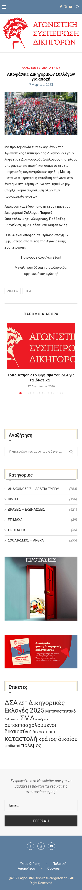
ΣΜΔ (27, 718)
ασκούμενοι (42, 719)
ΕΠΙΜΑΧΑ (42, 520)
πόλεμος (31, 745)
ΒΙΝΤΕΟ (42, 499)
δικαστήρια (44, 732)
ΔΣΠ (23, 703)
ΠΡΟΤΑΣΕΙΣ (42, 530)
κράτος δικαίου (57, 739)
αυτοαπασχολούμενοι (30, 725)
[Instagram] (65, 6)
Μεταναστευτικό (60, 711)
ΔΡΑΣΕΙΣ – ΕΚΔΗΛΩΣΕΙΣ (42, 509)
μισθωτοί (12, 746)
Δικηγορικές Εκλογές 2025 (35, 706)
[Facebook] (61, 6)
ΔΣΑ (11, 703)
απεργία (13, 291)
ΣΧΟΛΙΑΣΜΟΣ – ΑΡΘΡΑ (42, 540)
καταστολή (21, 739)
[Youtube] (70, 6)
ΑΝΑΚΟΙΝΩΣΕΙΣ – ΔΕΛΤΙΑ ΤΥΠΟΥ (42, 489)
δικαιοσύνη (18, 731)
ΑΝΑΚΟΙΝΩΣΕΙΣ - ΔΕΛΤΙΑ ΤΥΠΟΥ (41, 67)
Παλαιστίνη (12, 719)
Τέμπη (30, 291)
